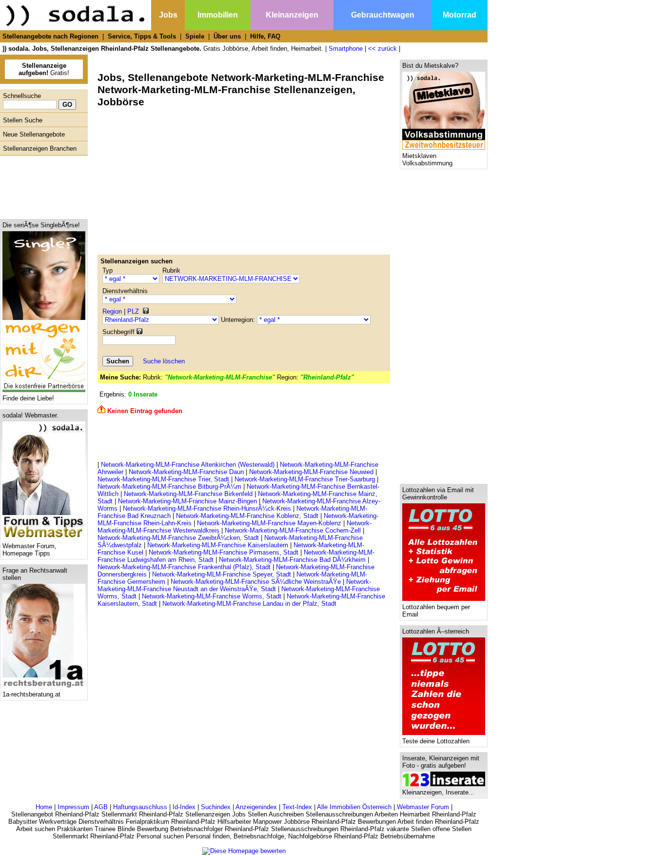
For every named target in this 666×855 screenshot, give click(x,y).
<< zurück (382, 48)
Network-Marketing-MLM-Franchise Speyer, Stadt (221, 574)
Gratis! (44, 69)
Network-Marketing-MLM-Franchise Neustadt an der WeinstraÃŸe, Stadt (234, 585)
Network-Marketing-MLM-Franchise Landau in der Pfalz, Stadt (249, 603)
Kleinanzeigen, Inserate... (438, 792)
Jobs (168, 15)
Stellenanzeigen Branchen (40, 148)
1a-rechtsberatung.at (31, 694)
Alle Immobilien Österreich (354, 807)
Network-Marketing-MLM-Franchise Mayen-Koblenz (269, 523)
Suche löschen (164, 361)
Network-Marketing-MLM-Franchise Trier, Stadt (163, 479)
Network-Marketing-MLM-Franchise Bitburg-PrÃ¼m (169, 486)
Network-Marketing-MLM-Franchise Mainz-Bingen (187, 501)
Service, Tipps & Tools (142, 36)
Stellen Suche (22, 120)
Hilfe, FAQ (265, 36)
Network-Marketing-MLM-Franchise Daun (186, 472)
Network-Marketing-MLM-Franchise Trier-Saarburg (305, 479)
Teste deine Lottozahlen (436, 741)
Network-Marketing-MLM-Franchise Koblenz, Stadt (247, 515)
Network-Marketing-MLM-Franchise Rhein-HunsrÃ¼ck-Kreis (207, 508)
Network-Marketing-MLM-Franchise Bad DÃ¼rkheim (292, 559)
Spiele (194, 36)
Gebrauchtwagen (382, 15)
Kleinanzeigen (292, 15)
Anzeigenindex (256, 807)
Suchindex (216, 807)
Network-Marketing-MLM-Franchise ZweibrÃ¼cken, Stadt (178, 537)
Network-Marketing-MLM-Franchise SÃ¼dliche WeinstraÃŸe (256, 581)
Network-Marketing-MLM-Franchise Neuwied (311, 472)
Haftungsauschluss (140, 807)
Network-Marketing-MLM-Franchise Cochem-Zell (293, 530)
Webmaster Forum (423, 807)
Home (44, 807)
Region (112, 311)
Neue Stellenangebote (34, 134)
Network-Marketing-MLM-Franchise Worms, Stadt (211, 596)
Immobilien (217, 15)
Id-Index (184, 807)
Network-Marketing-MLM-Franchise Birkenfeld (188, 493)
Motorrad (459, 15)
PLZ (133, 311)
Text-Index (297, 807)
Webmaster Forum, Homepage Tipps (29, 549)
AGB (101, 807)
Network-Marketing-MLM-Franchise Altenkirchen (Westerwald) (187, 464)
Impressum (73, 807)
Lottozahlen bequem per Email (436, 610)
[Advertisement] (41, 185)
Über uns (227, 36)
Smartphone (346, 48)
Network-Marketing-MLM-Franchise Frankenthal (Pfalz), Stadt (184, 567)
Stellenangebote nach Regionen (50, 36)
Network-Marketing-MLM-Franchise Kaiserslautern (217, 545)
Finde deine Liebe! (28, 398)
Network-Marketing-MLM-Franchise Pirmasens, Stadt (223, 552)
